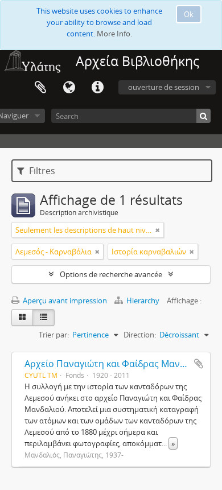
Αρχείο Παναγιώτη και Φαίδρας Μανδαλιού (117, 363)
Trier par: (54, 335)
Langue (69, 87)
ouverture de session (163, 87)
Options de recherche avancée (111, 274)
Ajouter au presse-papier (198, 363)
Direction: (140, 335)
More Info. (114, 33)
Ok (189, 14)
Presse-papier (40, 87)
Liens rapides (97, 87)
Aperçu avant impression (64, 300)
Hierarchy (143, 300)
